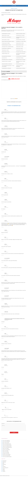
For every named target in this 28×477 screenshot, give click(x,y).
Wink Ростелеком (9, 446)
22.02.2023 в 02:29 (6, 164)
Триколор (4, 471)
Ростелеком (8, 455)
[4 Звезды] (16, 98)
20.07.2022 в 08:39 (6, 221)
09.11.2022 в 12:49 (6, 179)
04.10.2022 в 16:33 (6, 193)
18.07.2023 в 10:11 (6, 142)
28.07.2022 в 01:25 (6, 214)
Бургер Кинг (4, 464)
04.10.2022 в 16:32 (6, 200)
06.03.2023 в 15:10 (6, 157)
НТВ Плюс (4, 466)
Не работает (15, 8)
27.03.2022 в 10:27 (6, 334)
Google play (8, 440)
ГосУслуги (7, 442)
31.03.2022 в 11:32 (6, 327)
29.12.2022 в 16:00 (6, 172)
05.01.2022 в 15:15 (6, 365)
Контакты (8, 475)
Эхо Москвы (8, 454)
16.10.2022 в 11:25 (6, 186)
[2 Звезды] (15, 98)
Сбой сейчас (12, 8)
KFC (3, 465)
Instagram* (8, 449)
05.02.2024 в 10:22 (6, 110)
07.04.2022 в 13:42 (6, 312)
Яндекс (8, 448)
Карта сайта (1, 475)
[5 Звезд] (17, 98)
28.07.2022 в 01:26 (6, 207)
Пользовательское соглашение (5, 475)
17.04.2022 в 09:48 (6, 304)
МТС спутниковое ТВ (5, 467)
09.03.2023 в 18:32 (6, 150)
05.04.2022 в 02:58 (6, 320)
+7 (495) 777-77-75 (14, 78)
